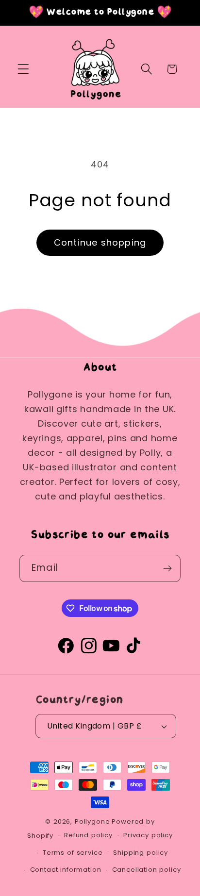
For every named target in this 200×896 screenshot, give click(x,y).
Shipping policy (140, 852)
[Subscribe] (167, 568)
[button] (23, 69)
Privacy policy (148, 835)
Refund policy (88, 835)
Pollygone (92, 821)
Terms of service (72, 852)
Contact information (65, 869)
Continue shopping (100, 242)
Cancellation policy (146, 869)
